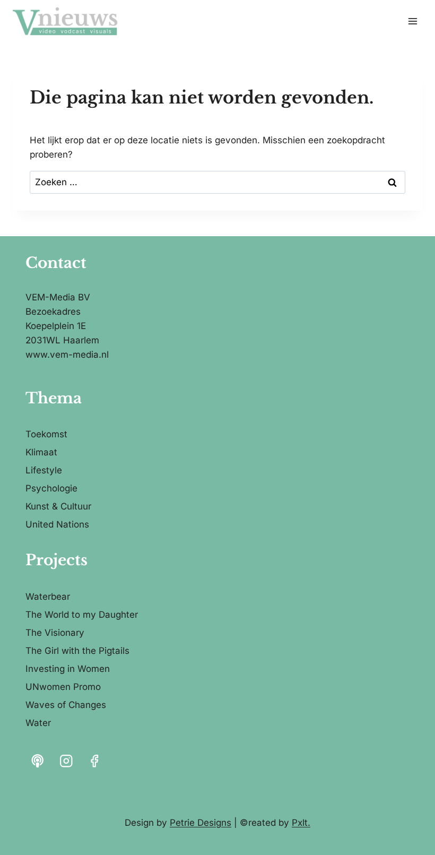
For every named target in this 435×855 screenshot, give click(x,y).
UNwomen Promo (63, 686)
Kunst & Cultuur (58, 506)
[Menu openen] (412, 21)
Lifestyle (43, 470)
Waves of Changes (65, 704)
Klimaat (41, 452)
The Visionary (54, 632)
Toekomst (46, 434)
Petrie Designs (200, 822)
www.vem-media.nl (67, 354)
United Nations (57, 524)
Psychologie (51, 488)
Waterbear (47, 596)
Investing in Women (67, 668)
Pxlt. (301, 822)
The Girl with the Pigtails (77, 650)
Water (38, 723)
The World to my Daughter (81, 614)
